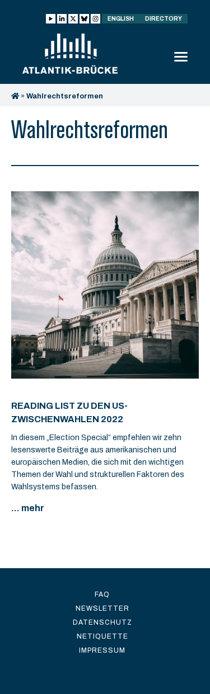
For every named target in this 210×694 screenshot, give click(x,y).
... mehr (27, 508)
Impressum (102, 650)
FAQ (102, 594)
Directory (163, 19)
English (121, 19)
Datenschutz (102, 622)
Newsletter (102, 608)
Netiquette (102, 636)
